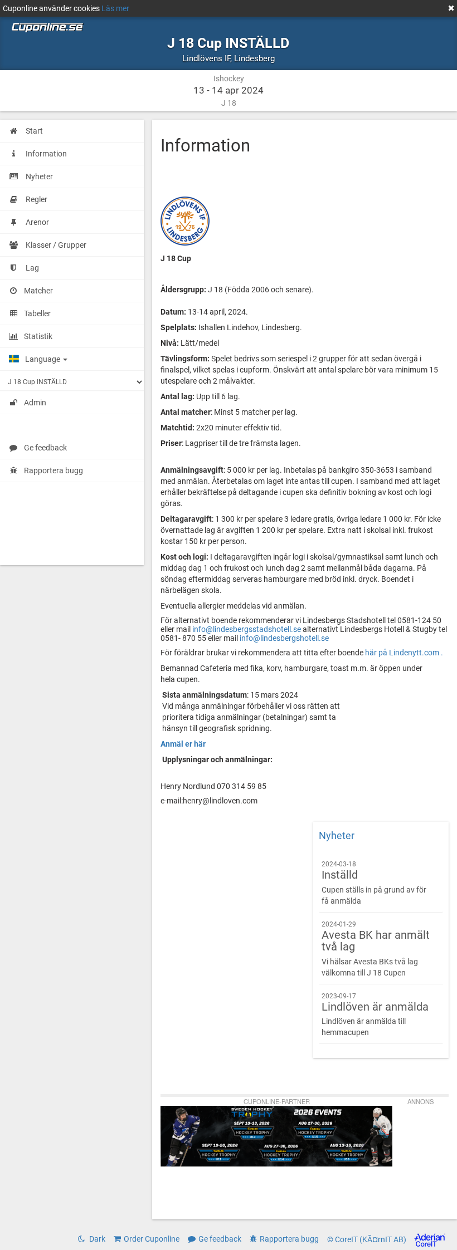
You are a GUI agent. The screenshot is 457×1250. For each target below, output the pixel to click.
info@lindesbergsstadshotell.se (246, 629)
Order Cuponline (151, 1238)
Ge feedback (45, 447)
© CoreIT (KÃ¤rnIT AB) (367, 1240)
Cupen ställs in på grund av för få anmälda (374, 882)
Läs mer (115, 8)
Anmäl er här (183, 743)
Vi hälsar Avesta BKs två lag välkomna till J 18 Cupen (376, 948)
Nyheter (336, 835)
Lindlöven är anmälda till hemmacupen (375, 1014)
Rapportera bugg (53, 470)
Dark (96, 1238)
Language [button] (43, 359)
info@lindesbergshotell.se (284, 638)
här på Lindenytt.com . (404, 652)
